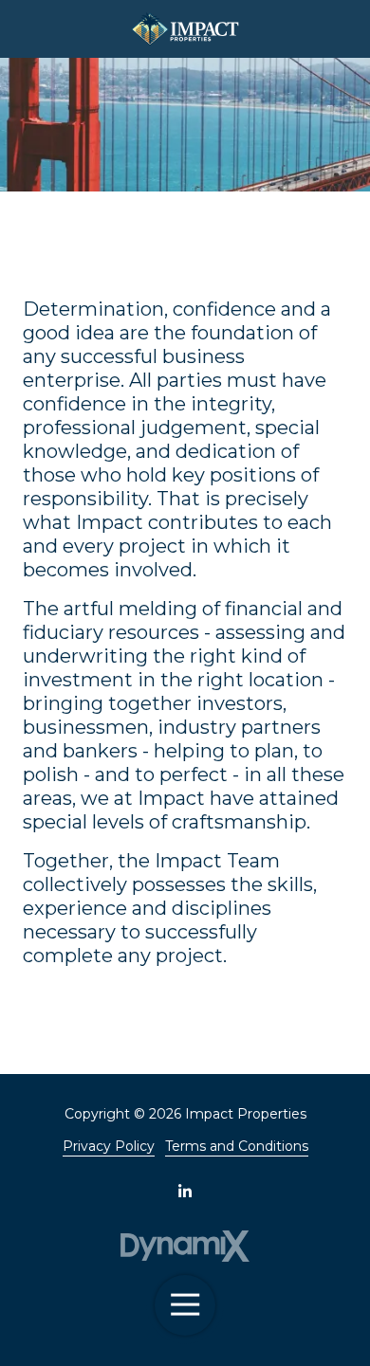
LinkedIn (185, 1191)
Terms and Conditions (236, 1146)
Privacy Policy (109, 1146)
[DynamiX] (185, 1246)
